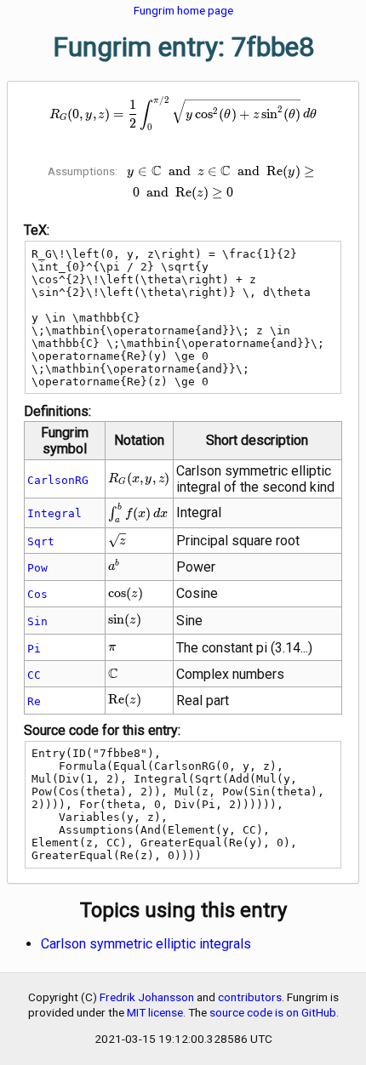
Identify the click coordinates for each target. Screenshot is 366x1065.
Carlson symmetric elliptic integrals (146, 944)
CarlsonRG (58, 480)
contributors (250, 997)
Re (34, 701)
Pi (34, 648)
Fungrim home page (183, 10)
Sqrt (40, 541)
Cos (37, 594)
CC (34, 675)
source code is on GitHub (272, 1012)
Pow (37, 567)
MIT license (155, 1012)
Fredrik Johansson (147, 997)
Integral (54, 513)
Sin (37, 621)
